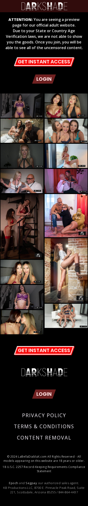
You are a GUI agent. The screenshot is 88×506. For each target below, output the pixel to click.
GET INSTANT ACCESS (44, 61)
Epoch (13, 483)
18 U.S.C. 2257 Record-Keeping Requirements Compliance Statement (44, 469)
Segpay (31, 483)
